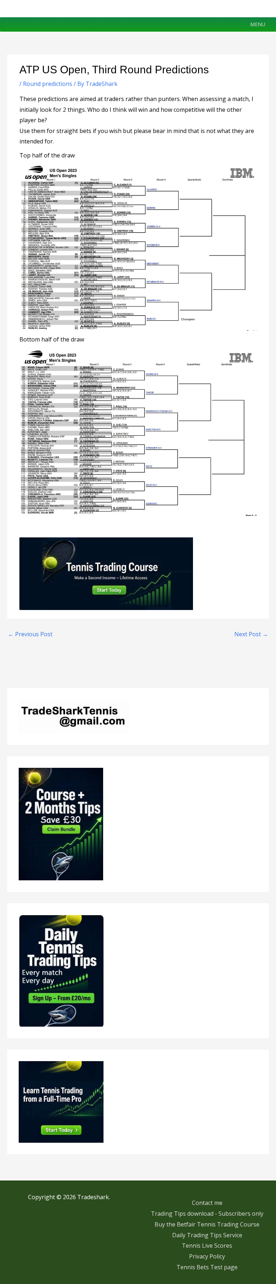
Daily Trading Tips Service (207, 1235)
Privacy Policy (207, 1256)
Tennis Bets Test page (207, 1267)
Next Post (251, 634)
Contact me (207, 1203)
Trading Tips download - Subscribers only (207, 1213)
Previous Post (30, 634)
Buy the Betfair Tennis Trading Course (207, 1224)
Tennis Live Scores (207, 1245)
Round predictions (47, 84)
